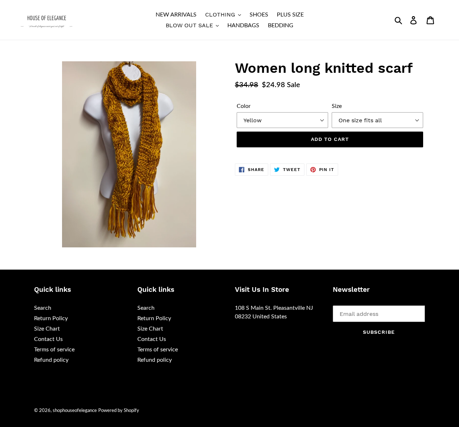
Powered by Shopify (118, 410)
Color (244, 106)
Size (337, 106)
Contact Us (48, 339)
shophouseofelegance (75, 410)
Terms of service (54, 349)
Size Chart (47, 329)
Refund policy (51, 360)
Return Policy (51, 318)
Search (42, 308)
